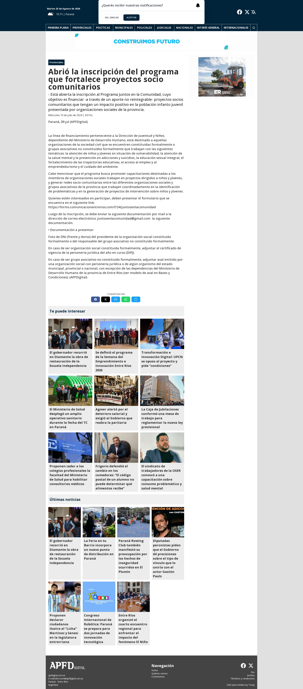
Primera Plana (58, 27)
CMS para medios (236, 684)
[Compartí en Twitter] (105, 299)
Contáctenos (158, 676)
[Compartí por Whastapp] (125, 299)
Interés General (208, 27)
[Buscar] (253, 27)
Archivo (251, 675)
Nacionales (184, 27)
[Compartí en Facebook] (95, 299)
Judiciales (164, 27)
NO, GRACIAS (112, 17)
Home (155, 670)
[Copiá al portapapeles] (135, 299)
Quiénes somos (160, 673)
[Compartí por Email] (115, 299)
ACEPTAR (131, 17)
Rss (253, 672)
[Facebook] (239, 12)
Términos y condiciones (242, 678)
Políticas (103, 27)
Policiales (144, 27)
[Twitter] (247, 12)
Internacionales (236, 27)
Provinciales (82, 27)
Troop (251, 684)
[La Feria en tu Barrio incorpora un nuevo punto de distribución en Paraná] (99, 522)
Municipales (124, 27)
